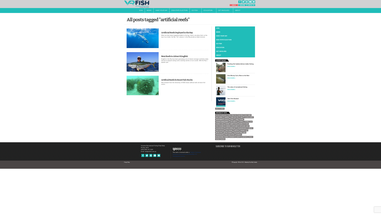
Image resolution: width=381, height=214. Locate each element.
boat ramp (248, 115)
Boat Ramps (219, 117)
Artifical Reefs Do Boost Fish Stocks (177, 80)
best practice (233, 115)
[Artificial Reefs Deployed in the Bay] (143, 47)
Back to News (220, 108)
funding (227, 126)
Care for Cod (235, 117)
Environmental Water (222, 119)
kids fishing (229, 130)
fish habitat (233, 121)
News (149, 10)
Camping (226, 117)
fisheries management (222, 121)
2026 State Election (179, 10)
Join (141, 10)
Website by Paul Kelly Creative (251, 162)
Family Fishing (239, 119)
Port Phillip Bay (229, 134)
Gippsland (235, 126)
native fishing (228, 132)
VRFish (217, 139)
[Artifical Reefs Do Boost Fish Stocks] (143, 95)
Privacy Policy (127, 162)
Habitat (250, 128)
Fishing (241, 121)
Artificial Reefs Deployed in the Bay (177, 32)
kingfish (236, 130)
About (237, 10)
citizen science (248, 117)
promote (238, 134)
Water (223, 139)
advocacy (224, 115)
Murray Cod (244, 130)
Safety (239, 137)
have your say (220, 130)
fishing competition (231, 124)
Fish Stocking (220, 126)
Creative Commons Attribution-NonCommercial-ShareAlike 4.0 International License (187, 154)
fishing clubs (220, 124)
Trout (251, 137)
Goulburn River (241, 128)
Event (232, 119)
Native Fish (219, 132)
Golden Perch (220, 128)
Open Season (219, 134)
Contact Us (251, 5)
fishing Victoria (243, 124)
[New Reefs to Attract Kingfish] (143, 71)
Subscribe (242, 5)
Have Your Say (161, 10)
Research (232, 137)
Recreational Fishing (222, 137)
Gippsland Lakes (244, 126)
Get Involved (223, 10)
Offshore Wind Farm (240, 132)
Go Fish (195, 10)
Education (207, 10)
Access (218, 115)
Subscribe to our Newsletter (228, 146)
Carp (241, 117)
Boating (240, 115)
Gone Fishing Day (231, 128)
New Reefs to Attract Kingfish (174, 56)
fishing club (248, 121)
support (244, 137)
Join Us (234, 5)
